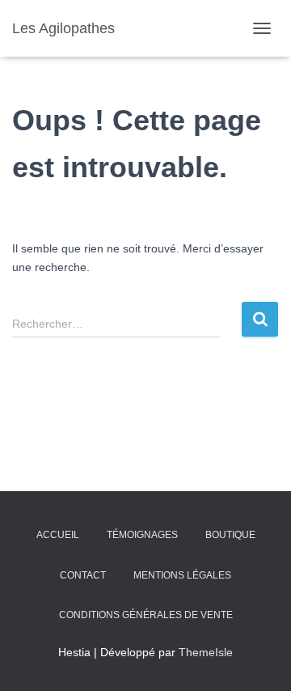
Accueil (57, 535)
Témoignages (142, 535)
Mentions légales (182, 575)
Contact (83, 575)
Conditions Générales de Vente (146, 615)
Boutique (230, 535)
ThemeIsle (206, 652)
